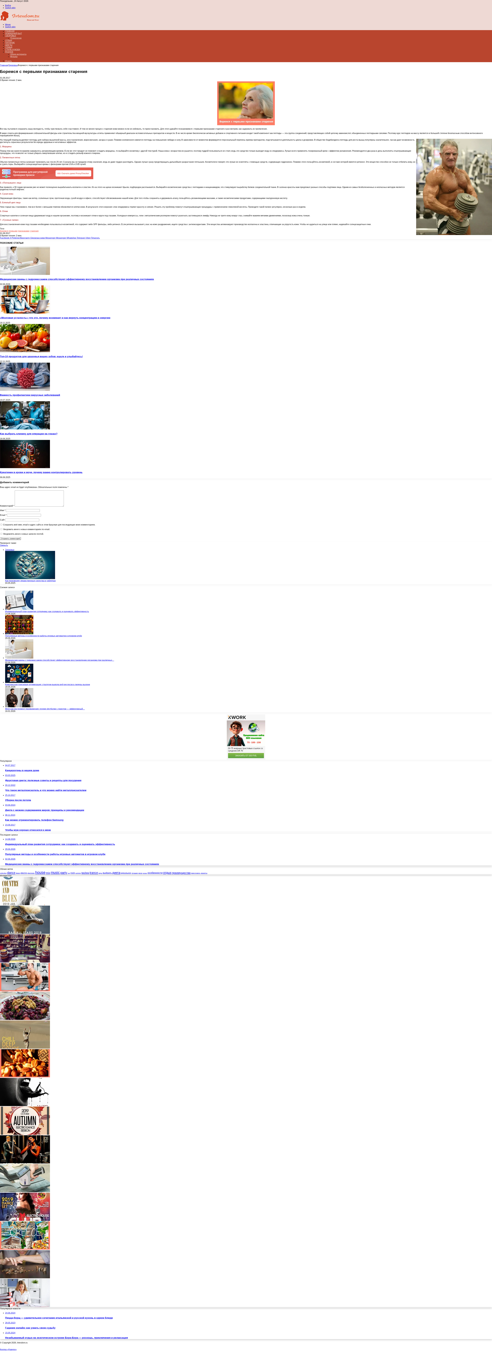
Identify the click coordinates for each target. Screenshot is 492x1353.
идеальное (126, 873)
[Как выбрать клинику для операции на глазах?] (25, 429)
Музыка (13, 56)
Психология (16, 38)
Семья (8, 47)
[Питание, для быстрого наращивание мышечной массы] (25, 990)
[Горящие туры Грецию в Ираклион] (25, 1249)
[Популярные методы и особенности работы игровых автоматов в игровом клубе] (19, 633)
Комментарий (7, 506)
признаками (23, 231)
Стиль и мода (12, 50)
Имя (2, 510)
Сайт (2, 520)
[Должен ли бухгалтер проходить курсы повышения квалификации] (25, 1306)
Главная (4, 65)
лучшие (135, 873)
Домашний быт (13, 33)
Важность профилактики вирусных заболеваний (30, 395)
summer (78, 873)
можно (145, 873)
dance (11, 872)
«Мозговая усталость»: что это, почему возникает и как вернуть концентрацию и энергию (55, 317)
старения (34, 231)
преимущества (181, 872)
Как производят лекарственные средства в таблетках (30, 581)
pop (69, 873)
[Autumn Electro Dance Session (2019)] (25, 1134)
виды (100, 873)
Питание (10, 43)
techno (85, 872)
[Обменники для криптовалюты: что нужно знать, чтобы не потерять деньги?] (25, 1277)
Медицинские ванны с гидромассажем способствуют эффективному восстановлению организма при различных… (59, 660)
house (40, 872)
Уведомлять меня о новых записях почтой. (23, 534)
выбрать (107, 873)
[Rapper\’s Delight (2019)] (25, 933)
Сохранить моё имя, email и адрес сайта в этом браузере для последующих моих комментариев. (49, 525)
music (55, 872)
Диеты (8, 45)
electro (23, 873)
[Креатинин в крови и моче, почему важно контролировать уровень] (25, 467)
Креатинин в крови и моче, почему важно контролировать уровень (41, 472)
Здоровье (10, 36)
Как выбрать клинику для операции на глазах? (29, 433)
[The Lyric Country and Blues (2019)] (25, 904)
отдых (167, 872)
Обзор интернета (18, 54)
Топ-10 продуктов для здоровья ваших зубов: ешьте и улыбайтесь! (41, 356)
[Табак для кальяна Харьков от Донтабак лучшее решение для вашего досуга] (25, 962)
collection (3, 873)
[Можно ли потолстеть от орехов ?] (25, 1077)
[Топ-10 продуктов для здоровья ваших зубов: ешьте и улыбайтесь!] (25, 351)
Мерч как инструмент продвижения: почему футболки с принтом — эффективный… (45, 709)
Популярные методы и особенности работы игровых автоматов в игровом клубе (43, 636)
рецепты (204, 873)
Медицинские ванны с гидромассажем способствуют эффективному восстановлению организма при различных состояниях (77, 279)
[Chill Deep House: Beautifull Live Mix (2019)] (25, 1048)
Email (3, 515)
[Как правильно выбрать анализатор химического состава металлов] (25, 1191)
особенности (155, 872)
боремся (4, 231)
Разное (9, 52)
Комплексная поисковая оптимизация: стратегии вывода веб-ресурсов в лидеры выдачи (47, 684)
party (63, 872)
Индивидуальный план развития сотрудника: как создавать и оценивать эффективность (47, 611)
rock (72, 873)
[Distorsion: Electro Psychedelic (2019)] (25, 1105)
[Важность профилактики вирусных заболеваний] (25, 390)
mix (48, 872)
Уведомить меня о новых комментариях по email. (26, 529)
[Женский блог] (20, 20)
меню (140, 873)
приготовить (195, 873)
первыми (13, 231)
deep (18, 873)
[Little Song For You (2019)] (25, 1163)
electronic (31, 873)
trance (94, 872)
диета (116, 872)
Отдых (8, 40)
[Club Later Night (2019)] (25, 1220)
